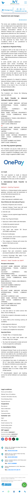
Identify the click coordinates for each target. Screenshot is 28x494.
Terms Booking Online (6, 399)
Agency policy (4, 411)
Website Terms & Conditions (8, 394)
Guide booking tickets (6, 425)
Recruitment (4, 406)
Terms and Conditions (6, 391)
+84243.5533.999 (12, 450)
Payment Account (5, 401)
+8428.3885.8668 (12, 457)
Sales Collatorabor (6, 408)
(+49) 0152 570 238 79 (13, 470)
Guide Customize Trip (6, 423)
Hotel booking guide (6, 427)
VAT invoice (4, 420)
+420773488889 (12, 463)
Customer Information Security (9, 396)
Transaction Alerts (5, 413)
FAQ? (2, 418)
